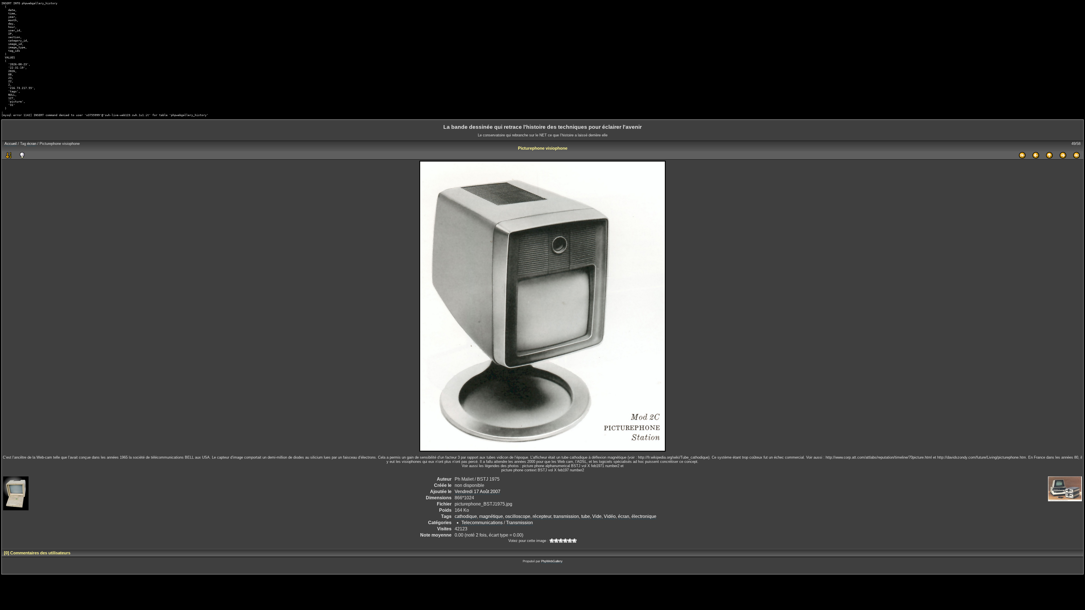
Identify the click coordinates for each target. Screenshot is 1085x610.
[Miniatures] (1049, 155)
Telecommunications (482, 522)
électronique (644, 516)
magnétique (491, 516)
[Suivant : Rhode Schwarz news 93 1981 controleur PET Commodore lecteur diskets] (1063, 155)
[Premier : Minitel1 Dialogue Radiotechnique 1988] (1022, 155)
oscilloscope (517, 516)
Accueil (11, 143)
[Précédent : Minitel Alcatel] (1036, 155)
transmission (566, 516)
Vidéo (610, 516)
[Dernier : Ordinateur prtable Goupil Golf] (1076, 155)
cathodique (466, 516)
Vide (597, 516)
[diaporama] (8, 155)
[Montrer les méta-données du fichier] (22, 155)
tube (585, 516)
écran (31, 143)
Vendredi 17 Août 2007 (477, 491)
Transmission (519, 522)
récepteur (542, 516)
